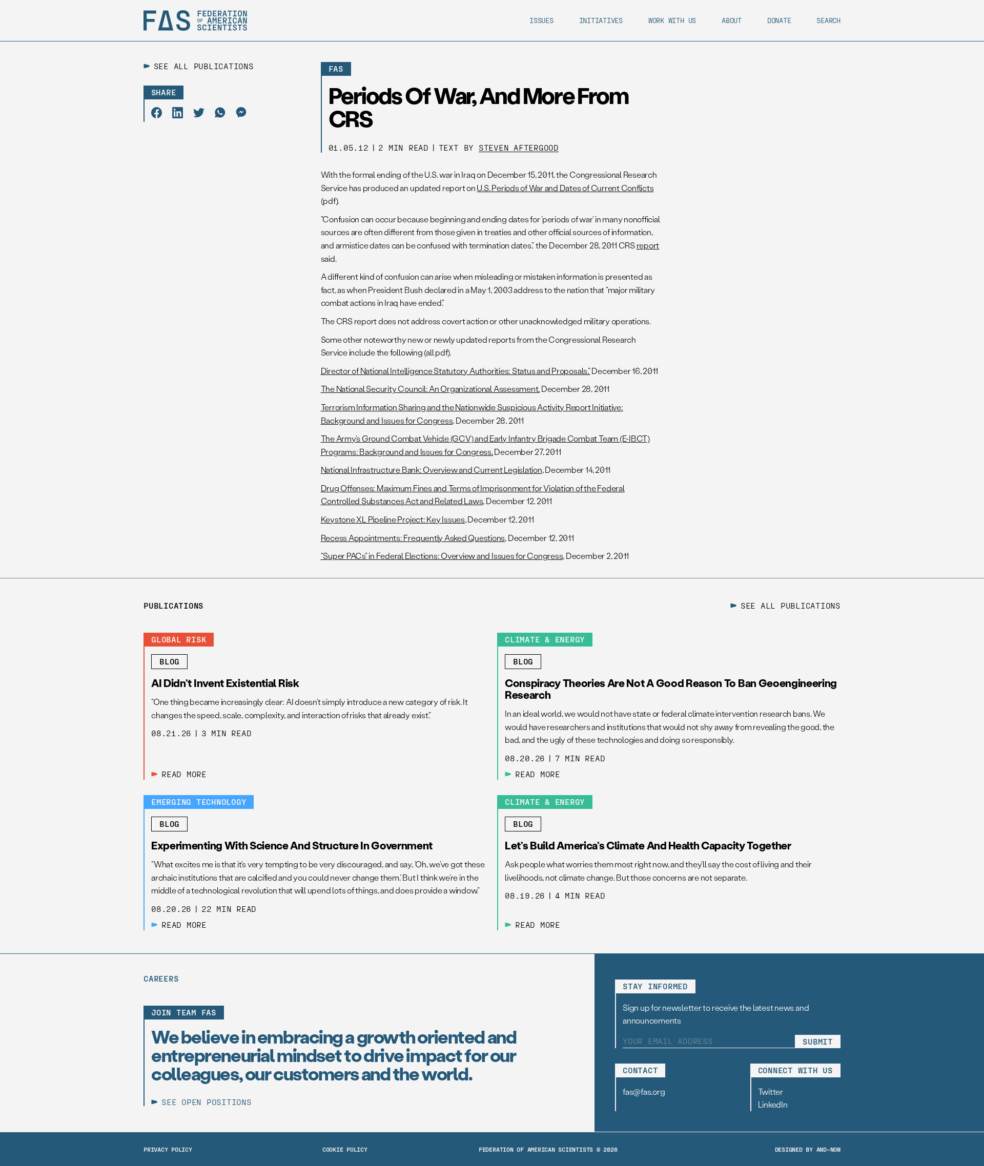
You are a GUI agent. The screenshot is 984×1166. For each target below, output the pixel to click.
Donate (779, 20)
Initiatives (601, 20)
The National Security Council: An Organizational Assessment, (430, 388)
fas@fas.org (644, 1091)
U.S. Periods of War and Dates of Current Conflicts (565, 187)
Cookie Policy (344, 1149)
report (648, 245)
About (732, 20)
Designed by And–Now (807, 1149)
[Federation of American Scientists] (195, 20)
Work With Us (672, 20)
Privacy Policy (168, 1149)
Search (828, 20)
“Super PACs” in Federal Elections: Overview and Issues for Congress (442, 555)
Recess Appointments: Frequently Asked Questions (413, 537)
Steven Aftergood (519, 147)
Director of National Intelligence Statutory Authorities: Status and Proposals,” (455, 370)
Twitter (770, 1091)
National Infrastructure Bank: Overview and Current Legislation (431, 469)
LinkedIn (773, 1104)
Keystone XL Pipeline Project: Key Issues (393, 519)
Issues (541, 20)
